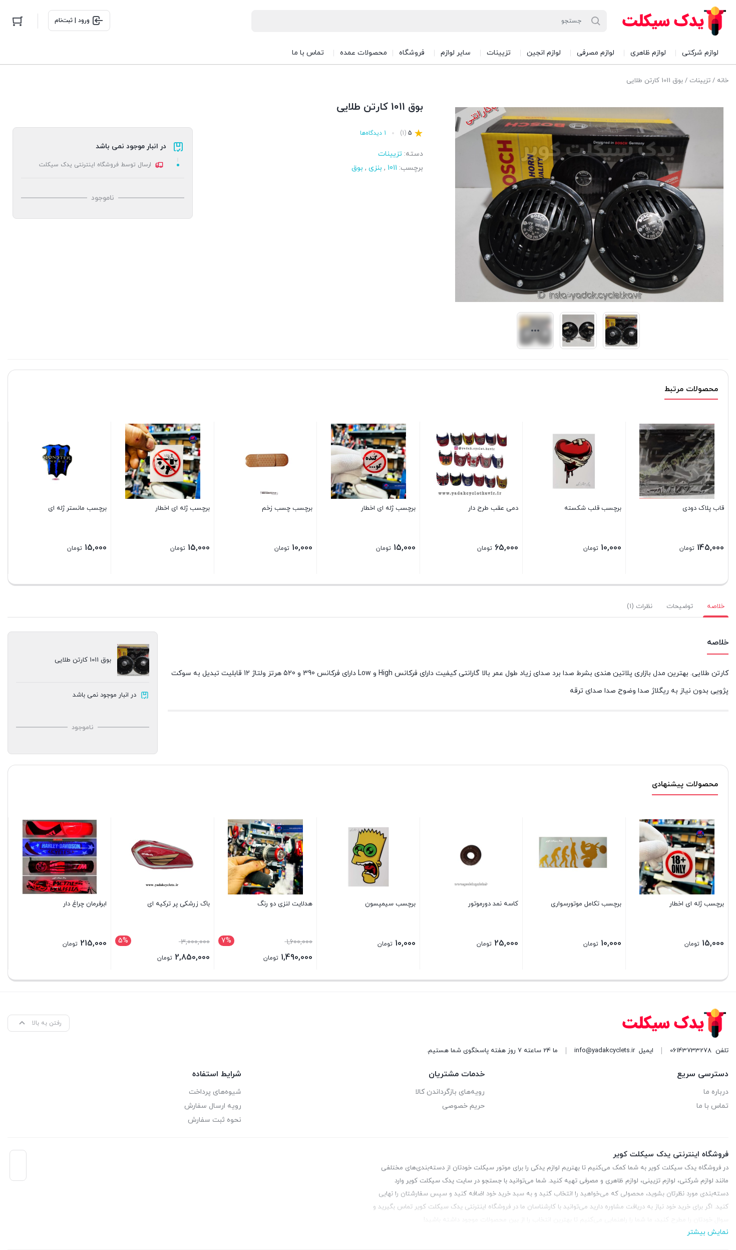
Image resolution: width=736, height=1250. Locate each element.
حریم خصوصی (463, 1106)
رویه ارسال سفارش (212, 1106)
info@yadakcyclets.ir (604, 1050)
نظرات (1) (639, 606)
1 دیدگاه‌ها (373, 133)
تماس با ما (712, 1106)
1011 (392, 168)
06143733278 (690, 1050)
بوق (357, 168)
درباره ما (715, 1092)
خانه (722, 80)
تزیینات (699, 80)
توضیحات (679, 606)
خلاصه (715, 606)
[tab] (715, 606)
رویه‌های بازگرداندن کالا (450, 1092)
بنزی (375, 168)
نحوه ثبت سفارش (214, 1120)
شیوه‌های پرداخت (215, 1092)
